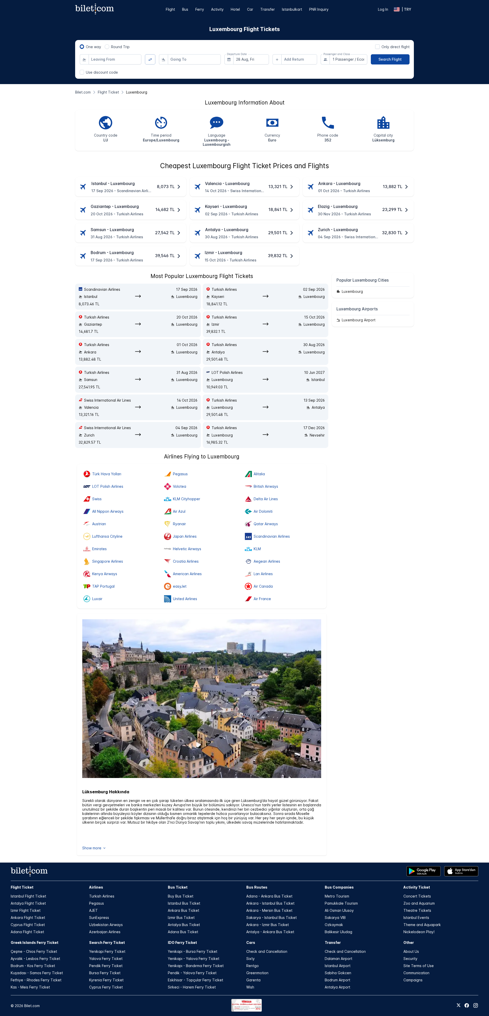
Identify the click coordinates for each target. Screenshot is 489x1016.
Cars (250, 942)
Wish (250, 987)
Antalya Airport (337, 987)
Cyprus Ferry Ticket (106, 987)
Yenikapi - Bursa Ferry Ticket (192, 951)
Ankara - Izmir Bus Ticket (267, 924)
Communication (416, 973)
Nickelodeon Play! (418, 932)
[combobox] (115, 59)
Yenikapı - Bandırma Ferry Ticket (196, 966)
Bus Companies (339, 887)
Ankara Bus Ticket (183, 910)
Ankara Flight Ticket (28, 917)
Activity (217, 9)
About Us (411, 951)
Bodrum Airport (337, 980)
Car (250, 9)
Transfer (267, 9)
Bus (185, 9)
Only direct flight (396, 47)
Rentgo (252, 966)
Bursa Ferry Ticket (104, 973)
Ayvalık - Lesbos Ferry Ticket (35, 958)
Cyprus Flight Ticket (28, 924)
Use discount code (102, 72)
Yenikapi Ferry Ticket (107, 951)
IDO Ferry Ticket (182, 942)
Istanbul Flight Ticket (28, 896)
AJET (93, 910)
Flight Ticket (22, 887)
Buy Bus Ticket (180, 896)
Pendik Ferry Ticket (106, 966)
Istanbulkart (292, 9)
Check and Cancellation (266, 951)
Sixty (250, 958)
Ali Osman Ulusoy (339, 910)
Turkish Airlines (101, 896)
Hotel (235, 9)
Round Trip (120, 47)
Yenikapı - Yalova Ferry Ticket (193, 958)
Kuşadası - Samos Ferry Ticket (37, 973)
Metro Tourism (337, 896)
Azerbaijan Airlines (104, 932)
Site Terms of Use (418, 966)
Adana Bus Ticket (183, 932)
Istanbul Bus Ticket (184, 903)
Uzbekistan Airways (106, 924)
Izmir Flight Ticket (25, 910)
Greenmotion (257, 973)
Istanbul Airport (337, 966)
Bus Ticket (177, 887)
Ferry (199, 9)
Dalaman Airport (338, 958)
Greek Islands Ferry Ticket (34, 942)
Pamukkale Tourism (341, 903)
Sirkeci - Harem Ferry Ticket (192, 987)
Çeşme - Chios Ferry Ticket (34, 951)
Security (410, 958)
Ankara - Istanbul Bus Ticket (270, 903)
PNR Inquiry (319, 9)
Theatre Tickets (417, 910)
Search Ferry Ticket (107, 942)
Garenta (253, 980)
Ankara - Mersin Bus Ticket (269, 910)
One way (93, 47)
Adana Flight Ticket (27, 932)
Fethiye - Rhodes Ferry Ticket (36, 980)
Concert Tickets (417, 896)
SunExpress (99, 917)
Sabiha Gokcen (338, 973)
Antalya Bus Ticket (184, 924)
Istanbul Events (416, 917)
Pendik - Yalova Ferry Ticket (192, 973)
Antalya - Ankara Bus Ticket (270, 932)
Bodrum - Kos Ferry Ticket (33, 966)
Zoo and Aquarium (419, 903)
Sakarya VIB (335, 917)
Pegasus (96, 903)
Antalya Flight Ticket (28, 903)
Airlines (96, 887)
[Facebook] (466, 1005)
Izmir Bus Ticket (181, 917)
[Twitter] (458, 1005)
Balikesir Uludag (338, 932)
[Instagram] (475, 1005)
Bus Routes (256, 887)
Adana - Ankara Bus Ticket (269, 896)
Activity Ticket (416, 887)
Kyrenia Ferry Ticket (106, 980)
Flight (170, 9)
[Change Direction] (150, 59)
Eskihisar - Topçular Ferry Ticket (195, 980)
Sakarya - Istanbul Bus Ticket (271, 917)
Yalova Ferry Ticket (106, 958)
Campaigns (413, 980)
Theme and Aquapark (422, 924)
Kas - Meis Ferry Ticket (30, 987)
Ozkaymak (334, 924)
